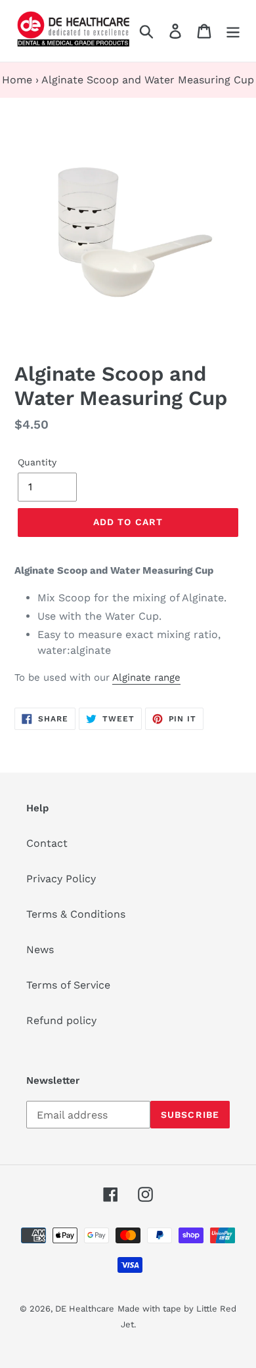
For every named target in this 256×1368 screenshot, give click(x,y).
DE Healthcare (84, 1309)
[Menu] (233, 31)
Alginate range (146, 677)
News (40, 949)
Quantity (37, 462)
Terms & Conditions (75, 914)
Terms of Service (68, 985)
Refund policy (61, 1020)
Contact (47, 843)
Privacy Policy (61, 878)
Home (17, 80)
